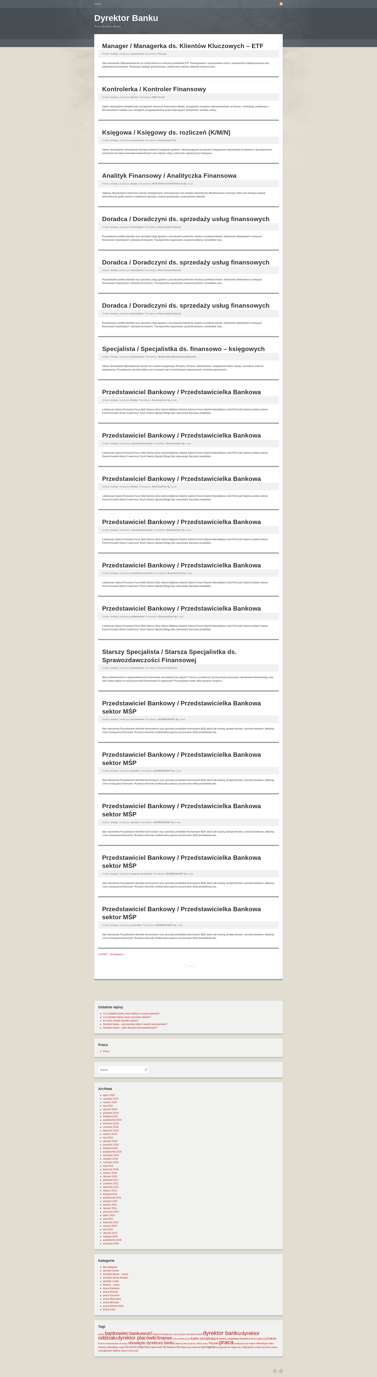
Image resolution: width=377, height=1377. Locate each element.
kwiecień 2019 (111, 1130)
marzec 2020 (110, 1102)
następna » (118, 954)
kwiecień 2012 (111, 1187)
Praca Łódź (109, 1309)
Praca (106, 1051)
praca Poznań (110, 1291)
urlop (140, 1347)
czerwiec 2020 (111, 1098)
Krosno (101, 1343)
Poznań (214, 1343)
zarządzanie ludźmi (109, 1350)
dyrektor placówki (136, 1338)
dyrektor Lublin (111, 1281)
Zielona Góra (127, 1351)
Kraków (271, 1338)
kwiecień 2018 (111, 1169)
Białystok (157, 1334)
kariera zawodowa (229, 1338)
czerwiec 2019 (111, 1127)
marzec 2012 (110, 1190)
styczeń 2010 (110, 1233)
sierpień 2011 (110, 1201)
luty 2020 (108, 1105)
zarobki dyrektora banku (265, 1347)
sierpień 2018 (110, 1158)
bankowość (141, 1333)
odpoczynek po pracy (185, 1343)
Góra (175, 1339)
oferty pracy (202, 1343)
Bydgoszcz (167, 1334)
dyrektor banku (111, 1270)
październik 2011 (112, 1197)
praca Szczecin (111, 1295)
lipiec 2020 (109, 1095)
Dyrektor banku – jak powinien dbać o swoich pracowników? (135, 1024)
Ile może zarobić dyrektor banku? (120, 1020)
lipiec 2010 (109, 1215)
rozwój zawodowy (108, 1347)
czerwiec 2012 (111, 1183)
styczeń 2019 (110, 1141)
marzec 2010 (110, 1226)
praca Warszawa (112, 1299)
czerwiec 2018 (111, 1162)
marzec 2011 (110, 1204)
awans (101, 1334)
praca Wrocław (111, 1302)
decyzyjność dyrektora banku (188, 1334)
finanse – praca (111, 1284)
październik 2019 (112, 1120)
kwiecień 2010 (111, 1222)
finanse (164, 1338)
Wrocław (181, 1347)
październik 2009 (112, 1240)
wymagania (208, 1347)
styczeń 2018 (110, 1176)
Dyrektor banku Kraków (115, 1277)
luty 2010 (108, 1229)
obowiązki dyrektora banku (151, 1343)
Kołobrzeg (261, 1339)
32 (111, 954)
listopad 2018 (110, 1148)
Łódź (136, 1351)
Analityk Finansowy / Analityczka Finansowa (169, 175)
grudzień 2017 (111, 1180)
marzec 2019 (110, 1134)
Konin (253, 1339)
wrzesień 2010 (111, 1211)
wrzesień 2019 (111, 1123)
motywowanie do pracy (117, 1343)
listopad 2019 (110, 1116)
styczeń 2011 (110, 1208)
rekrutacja (261, 1343)
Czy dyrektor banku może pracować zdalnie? (127, 1017)
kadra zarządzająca (204, 1338)
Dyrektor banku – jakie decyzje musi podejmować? (130, 1027)
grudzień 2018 (111, 1144)
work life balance (166, 1347)
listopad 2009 (110, 1236)
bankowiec (117, 1333)
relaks (271, 1343)
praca (226, 1342)
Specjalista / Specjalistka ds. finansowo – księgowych (183, 348)
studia (121, 1347)
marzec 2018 (110, 1173)
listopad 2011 (110, 1194)
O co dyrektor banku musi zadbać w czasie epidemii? (131, 1013)
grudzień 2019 (111, 1113)
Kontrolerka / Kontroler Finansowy (154, 89)
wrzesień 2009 (111, 1243)
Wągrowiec (236, 1347)
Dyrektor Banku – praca (115, 1274)
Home (98, 4)
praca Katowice (111, 1288)
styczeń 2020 (110, 1109)
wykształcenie (193, 1347)
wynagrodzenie (223, 1347)
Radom (252, 1343)
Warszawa (150, 1347)
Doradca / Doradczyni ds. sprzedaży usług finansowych (186, 219)
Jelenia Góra (184, 1339)
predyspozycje (241, 1343)
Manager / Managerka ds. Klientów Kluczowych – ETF (183, 45)
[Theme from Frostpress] (281, 1371)
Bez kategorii (110, 1267)
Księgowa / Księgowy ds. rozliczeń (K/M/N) (166, 132)
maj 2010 (108, 1218)
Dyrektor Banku (126, 18)
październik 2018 (112, 1151)
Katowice (245, 1338)
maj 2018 (108, 1166)
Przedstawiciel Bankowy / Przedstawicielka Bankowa (181, 392)
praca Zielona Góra (113, 1306)
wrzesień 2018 (111, 1155)
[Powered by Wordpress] (275, 1371)
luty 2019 (108, 1137)
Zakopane (247, 1347)
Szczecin (131, 1347)
